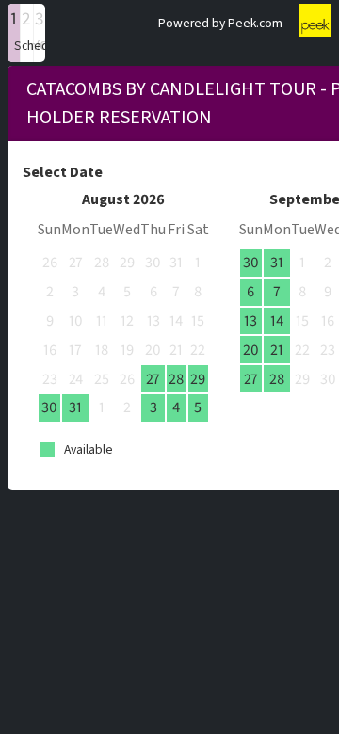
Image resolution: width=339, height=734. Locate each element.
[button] (14, 33)
